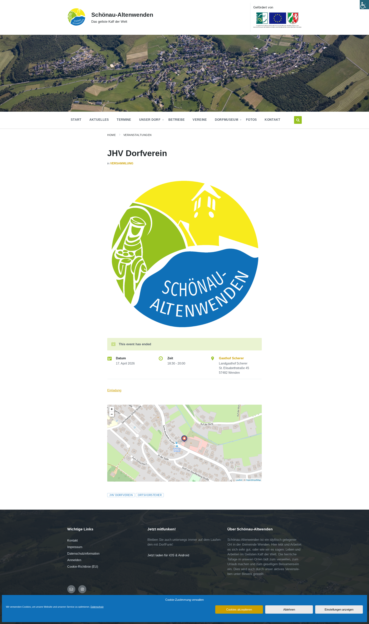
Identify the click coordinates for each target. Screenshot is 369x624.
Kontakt (72, 540)
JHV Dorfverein (121, 495)
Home (111, 134)
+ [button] (112, 409)
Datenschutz (97, 607)
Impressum (74, 547)
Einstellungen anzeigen (339, 609)
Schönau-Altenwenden (122, 15)
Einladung (114, 390)
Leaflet (239, 479)
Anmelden (74, 560)
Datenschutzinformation (83, 553)
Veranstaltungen (137, 134)
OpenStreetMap (253, 479)
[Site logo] (76, 25)
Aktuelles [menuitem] (99, 119)
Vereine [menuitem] (200, 119)
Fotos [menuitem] (251, 119)
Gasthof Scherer (231, 358)
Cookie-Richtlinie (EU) (82, 566)
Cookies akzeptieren (239, 609)
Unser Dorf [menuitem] (149, 119)
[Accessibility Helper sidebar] (364, 4)
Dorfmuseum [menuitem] (226, 119)
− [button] (112, 414)
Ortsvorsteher (150, 495)
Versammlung (121, 163)
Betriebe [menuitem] (176, 119)
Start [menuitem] (76, 119)
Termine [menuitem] (124, 119)
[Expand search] (298, 120)
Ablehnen (289, 609)
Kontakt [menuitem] (272, 119)
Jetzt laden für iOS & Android (168, 555)
